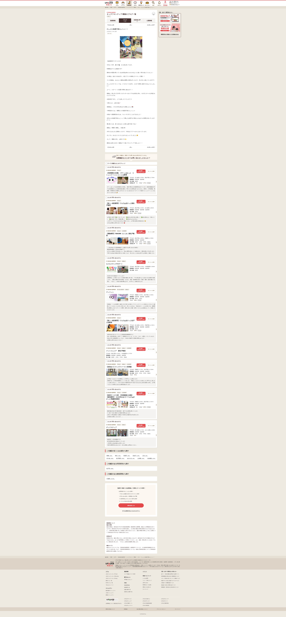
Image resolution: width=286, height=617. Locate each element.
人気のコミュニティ (110, 592)
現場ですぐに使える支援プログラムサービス (170, 580)
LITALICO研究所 (146, 605)
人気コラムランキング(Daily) (111, 578)
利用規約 (126, 609)
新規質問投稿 (127, 585)
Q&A (125, 582)
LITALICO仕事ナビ (146, 598)
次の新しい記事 (150, 25)
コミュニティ (109, 588)
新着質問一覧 (127, 587)
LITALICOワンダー (146, 601)
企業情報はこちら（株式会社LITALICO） (114, 603)
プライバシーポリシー (161, 609)
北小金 (110, 458)
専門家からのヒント (128, 579)
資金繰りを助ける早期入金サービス (168, 585)
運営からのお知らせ (147, 587)
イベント (145, 571)
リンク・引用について (147, 580)
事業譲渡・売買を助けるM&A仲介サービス (170, 587)
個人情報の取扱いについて (142, 609)
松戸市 (110, 468)
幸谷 (117, 455)
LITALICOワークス (128, 598)
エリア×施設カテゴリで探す (129, 574)
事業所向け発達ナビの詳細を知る (170, 34)
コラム (107, 571)
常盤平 (126, 455)
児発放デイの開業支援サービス (167, 582)
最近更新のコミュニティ (111, 590)
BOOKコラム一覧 (109, 582)
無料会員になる (131, 505)
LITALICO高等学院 (165, 603)
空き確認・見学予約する (141, 171)
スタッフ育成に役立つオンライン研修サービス (170, 578)
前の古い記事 (111, 25)
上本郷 (140, 458)
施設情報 (126, 571)
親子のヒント (127, 577)
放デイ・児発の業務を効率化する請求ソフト (170, 574)
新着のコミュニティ (110, 595)
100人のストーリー (110, 585)
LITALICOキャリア (165, 598)
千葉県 (110, 478)
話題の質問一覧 (127, 589)
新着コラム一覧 (109, 580)
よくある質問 (145, 578)
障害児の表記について (110, 609)
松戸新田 (120, 458)
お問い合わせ (145, 582)
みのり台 (130, 458)
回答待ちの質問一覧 (128, 591)
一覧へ (130, 25)
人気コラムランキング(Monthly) (112, 576)
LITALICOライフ (164, 601)
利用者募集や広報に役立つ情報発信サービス (170, 576)
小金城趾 (151, 458)
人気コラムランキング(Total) (111, 574)
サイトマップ (145, 589)
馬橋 (109, 455)
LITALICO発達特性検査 (147, 603)
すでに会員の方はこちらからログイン (131, 511)
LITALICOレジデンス (128, 605)
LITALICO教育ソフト (128, 603)
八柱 (144, 455)
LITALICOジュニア (128, 601)
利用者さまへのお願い (147, 584)
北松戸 (136, 455)
